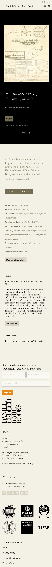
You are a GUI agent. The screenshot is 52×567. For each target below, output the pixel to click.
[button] (44, 6)
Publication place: (13, 209)
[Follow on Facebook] (4, 493)
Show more (11, 323)
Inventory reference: (14, 251)
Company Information (12, 542)
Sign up (7, 392)
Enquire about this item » (17, 125)
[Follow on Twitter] (17, 493)
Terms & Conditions (11, 558)
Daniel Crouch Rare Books (20, 6)
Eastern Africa (24, 191)
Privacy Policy (9, 553)
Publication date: (12, 222)
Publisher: (9, 213)
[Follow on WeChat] (26, 493)
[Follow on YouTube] (22, 493)
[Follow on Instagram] (9, 493)
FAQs (5, 547)
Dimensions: (10, 243)
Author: (8, 205)
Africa (10, 191)
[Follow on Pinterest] (13, 493)
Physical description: (14, 226)
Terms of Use (9, 563)
